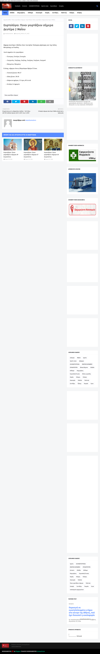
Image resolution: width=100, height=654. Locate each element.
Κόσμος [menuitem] (72, 13)
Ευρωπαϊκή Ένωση (75, 374)
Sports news (44, 6)
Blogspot (18, 651)
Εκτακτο (24, 6)
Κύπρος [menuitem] (79, 13)
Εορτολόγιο (53, 6)
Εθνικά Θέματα (84, 367)
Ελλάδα (92, 367)
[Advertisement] (83, 48)
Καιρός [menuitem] (47, 13)
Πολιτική (86, 380)
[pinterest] (88, 26)
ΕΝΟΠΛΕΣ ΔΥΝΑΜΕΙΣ (87, 364)
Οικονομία (72, 380)
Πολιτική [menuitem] (64, 13)
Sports (85, 357)
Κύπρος (85, 377)
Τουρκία (86, 383)
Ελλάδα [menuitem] (12, 13)
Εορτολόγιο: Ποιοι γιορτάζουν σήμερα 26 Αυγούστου (51, 155)
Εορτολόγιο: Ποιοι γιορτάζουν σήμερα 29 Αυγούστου (11, 155)
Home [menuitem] (5, 13)
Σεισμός (61, 6)
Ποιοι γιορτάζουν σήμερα (18, 20)
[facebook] (71, 26)
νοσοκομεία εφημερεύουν (77, 589)
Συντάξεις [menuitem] (55, 13)
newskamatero (9, 33)
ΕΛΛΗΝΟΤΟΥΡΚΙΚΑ (34, 6)
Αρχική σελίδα (7, 20)
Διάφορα (81, 361)
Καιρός (72, 377)
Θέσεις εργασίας (86, 374)
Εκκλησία (17, 6)
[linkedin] (82, 26)
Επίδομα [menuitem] (30, 13)
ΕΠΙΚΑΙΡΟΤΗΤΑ (73, 367)
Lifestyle (72, 357)
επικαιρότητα (41, 651)
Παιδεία (80, 380)
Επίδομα (72, 370)
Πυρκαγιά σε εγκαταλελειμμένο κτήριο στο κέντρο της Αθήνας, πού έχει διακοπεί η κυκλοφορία (82, 611)
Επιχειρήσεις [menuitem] (21, 13)
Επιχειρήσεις (80, 370)
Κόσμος (78, 377)
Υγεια (92, 383)
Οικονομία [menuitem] (39, 13)
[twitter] (77, 26)
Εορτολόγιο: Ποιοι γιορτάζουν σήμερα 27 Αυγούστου (31, 155)
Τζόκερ (79, 383)
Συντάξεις (72, 383)
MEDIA (78, 357)
